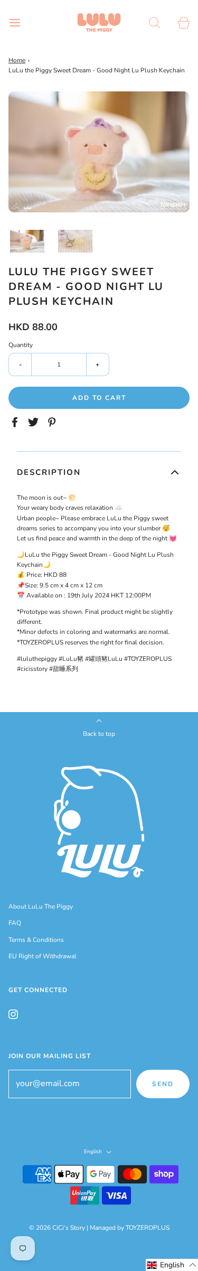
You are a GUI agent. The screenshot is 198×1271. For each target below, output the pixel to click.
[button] (27, 241)
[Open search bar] (154, 22)
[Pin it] (53, 422)
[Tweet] (35, 422)
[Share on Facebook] (16, 422)
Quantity (20, 345)
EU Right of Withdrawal (42, 956)
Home (16, 60)
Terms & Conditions (36, 940)
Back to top (99, 734)
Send (163, 1084)
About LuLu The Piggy (40, 906)
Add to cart (99, 398)
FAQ (14, 923)
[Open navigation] (14, 22)
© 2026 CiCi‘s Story (57, 1227)
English (93, 1151)
